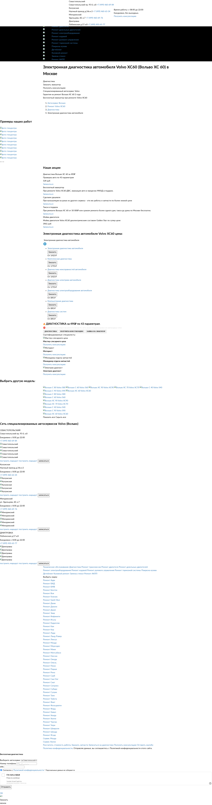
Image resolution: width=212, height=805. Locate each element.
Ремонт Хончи (49, 719)
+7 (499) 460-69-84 (105, 5)
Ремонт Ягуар (49, 735)
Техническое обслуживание (56, 567)
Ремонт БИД (49, 584)
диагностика (50, 331)
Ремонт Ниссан (50, 656)
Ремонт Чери (49, 725)
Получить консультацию (125, 16)
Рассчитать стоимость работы (57, 745)
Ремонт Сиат (49, 683)
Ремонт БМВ (49, 587)
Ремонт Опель (50, 663)
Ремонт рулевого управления (65, 40)
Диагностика (53, 110)
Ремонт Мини (49, 650)
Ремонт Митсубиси (52, 653)
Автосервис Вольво (56, 103)
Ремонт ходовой (59, 37)
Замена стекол (58, 56)
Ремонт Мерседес (51, 646)
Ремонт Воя (48, 593)
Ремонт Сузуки (50, 692)
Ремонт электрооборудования (66, 33)
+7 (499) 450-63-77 (96, 25)
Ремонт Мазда (50, 643)
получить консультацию (71, 331)
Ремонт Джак (49, 603)
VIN (1, 767)
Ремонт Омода (50, 659)
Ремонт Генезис (50, 597)
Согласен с (23, 770)
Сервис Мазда (49, 739)
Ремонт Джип (49, 610)
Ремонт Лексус (50, 640)
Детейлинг (57, 50)
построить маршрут (9, 461)
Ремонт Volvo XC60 (56, 106)
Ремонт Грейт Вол (51, 600)
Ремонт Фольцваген (52, 706)
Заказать (52, 252)
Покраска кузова (59, 46)
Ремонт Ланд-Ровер (52, 636)
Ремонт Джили (50, 607)
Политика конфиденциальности (58, 748)
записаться (44, 461)
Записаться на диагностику (101, 745)
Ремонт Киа (48, 630)
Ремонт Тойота (50, 699)
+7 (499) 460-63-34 (101, 11)
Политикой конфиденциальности (28, 770)
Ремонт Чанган (50, 722)
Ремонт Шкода (50, 732)
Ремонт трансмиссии (91, 567)
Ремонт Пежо (49, 666)
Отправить (6, 787)
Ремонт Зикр (49, 613)
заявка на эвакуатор (96, 331)
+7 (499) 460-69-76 (94, 18)
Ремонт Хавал (49, 712)
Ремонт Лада (49, 633)
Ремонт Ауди (49, 580)
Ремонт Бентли (50, 590)
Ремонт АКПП (58, 60)
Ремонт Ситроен (50, 686)
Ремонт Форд (49, 709)
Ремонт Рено (49, 673)
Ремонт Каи (48, 626)
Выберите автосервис (10, 760)
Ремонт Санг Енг (50, 679)
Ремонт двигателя (60, 27)
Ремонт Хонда (49, 716)
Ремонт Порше (50, 669)
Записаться (48, 184)
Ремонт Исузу (49, 620)
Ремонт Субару (50, 689)
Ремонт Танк (49, 696)
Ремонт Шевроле (51, 729)
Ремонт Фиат (49, 702)
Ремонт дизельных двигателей (66, 30)
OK (1, 793)
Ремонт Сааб (49, 676)
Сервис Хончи (49, 742)
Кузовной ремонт (60, 53)
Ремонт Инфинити (51, 617)
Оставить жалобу (145, 745)
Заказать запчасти (80, 745)
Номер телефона (8, 764)
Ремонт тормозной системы (65, 43)
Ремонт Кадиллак (51, 623)
